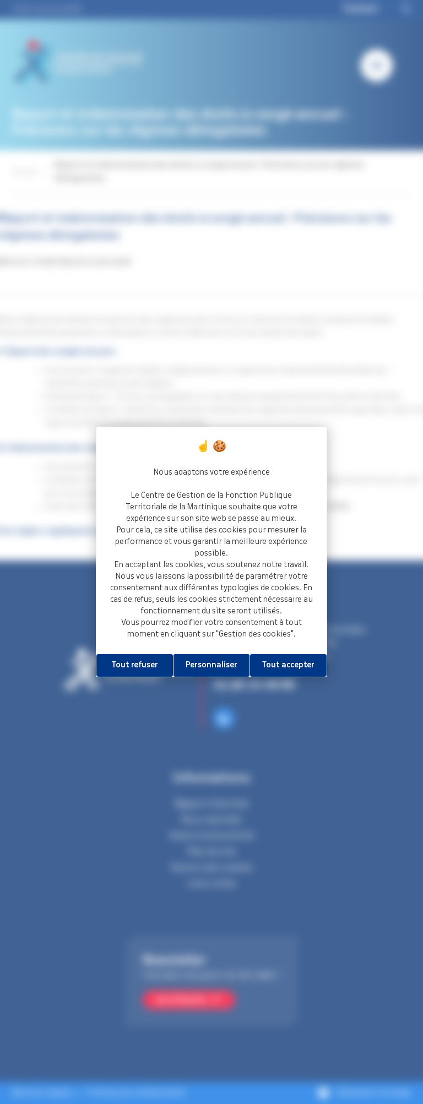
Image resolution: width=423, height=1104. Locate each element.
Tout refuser (135, 665)
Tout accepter (288, 665)
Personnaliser (211, 665)
